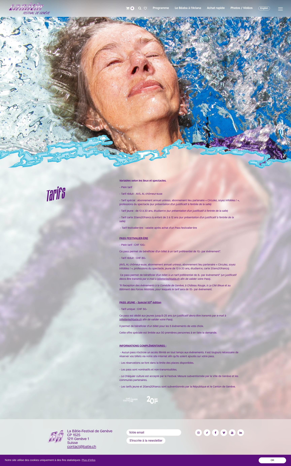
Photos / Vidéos (242, 8)
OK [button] (272, 460)
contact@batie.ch (81, 447)
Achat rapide (216, 8)
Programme (161, 8)
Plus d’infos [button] (88, 460)
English (264, 8)
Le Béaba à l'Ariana (188, 8)
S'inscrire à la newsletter (146, 440)
